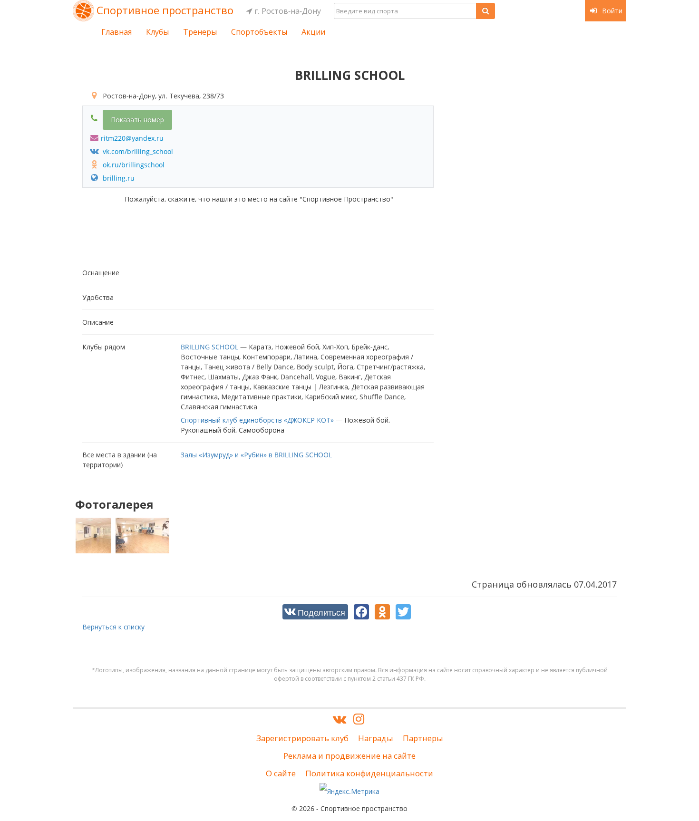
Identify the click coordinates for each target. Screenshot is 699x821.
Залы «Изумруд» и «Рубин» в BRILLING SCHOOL (256, 454)
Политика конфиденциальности (369, 773)
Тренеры (200, 32)
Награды (375, 738)
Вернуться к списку (113, 626)
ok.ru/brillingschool (133, 164)
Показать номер (137, 119)
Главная (116, 32)
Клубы (157, 32)
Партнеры (423, 738)
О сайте (281, 773)
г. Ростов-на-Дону (286, 11)
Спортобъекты (259, 32)
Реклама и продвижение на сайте (349, 755)
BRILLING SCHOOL (209, 346)
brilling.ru (118, 178)
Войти (611, 10)
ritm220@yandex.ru (132, 138)
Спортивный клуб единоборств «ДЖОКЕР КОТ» (257, 420)
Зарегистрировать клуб (302, 738)
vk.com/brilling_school (137, 151)
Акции (313, 32)
